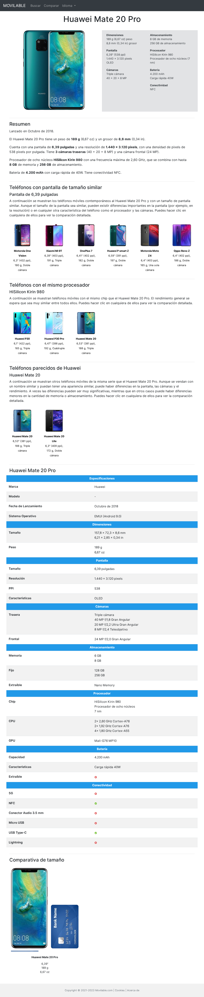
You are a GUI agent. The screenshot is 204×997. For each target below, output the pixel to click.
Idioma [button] (67, 6)
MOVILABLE (14, 5)
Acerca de (133, 990)
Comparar (51, 6)
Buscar (35, 6)
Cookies (120, 990)
